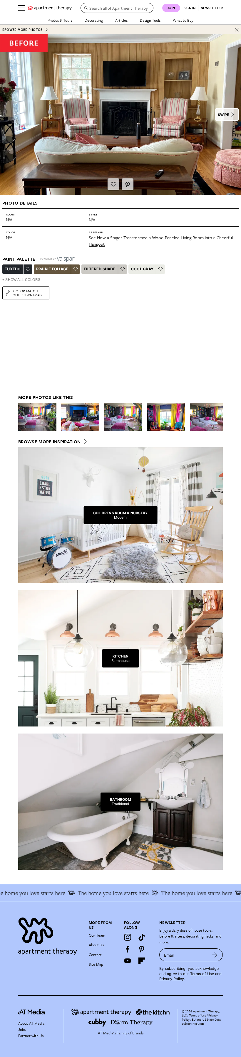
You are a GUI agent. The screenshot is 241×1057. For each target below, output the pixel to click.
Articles (121, 20)
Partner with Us (30, 1036)
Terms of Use (202, 974)
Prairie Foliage (52, 269)
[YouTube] (127, 960)
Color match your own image (28, 292)
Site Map (96, 964)
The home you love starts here (185, 892)
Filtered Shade (100, 269)
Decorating (94, 20)
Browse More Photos (22, 29)
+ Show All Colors (21, 280)
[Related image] (37, 417)
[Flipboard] (141, 960)
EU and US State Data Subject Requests (201, 1021)
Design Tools (150, 20)
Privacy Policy (171, 979)
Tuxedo (13, 269)
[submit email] (215, 954)
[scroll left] (23, 417)
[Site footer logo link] (50, 934)
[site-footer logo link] (31, 1013)
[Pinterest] (141, 949)
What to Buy (183, 20)
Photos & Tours (60, 20)
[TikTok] (141, 937)
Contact (95, 954)
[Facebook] (127, 949)
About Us (96, 945)
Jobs (22, 1029)
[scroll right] (218, 417)
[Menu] (21, 7)
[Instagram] (127, 937)
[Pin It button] (127, 184)
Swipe (223, 114)
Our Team (97, 935)
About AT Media (31, 1023)
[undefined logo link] (50, 8)
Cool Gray (142, 269)
